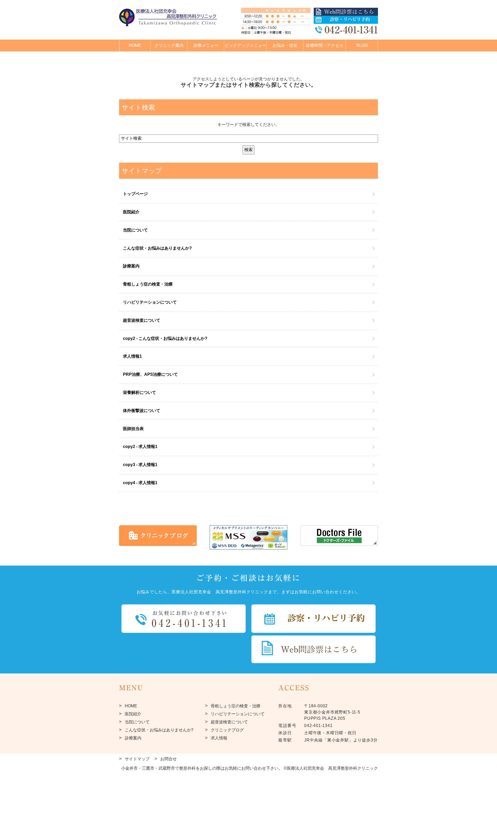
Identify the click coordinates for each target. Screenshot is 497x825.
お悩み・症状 (285, 45)
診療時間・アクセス (324, 45)
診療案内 (131, 266)
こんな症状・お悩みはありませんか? (157, 248)
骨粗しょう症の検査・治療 (148, 284)
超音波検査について (141, 320)
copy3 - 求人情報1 (140, 464)
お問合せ (168, 759)
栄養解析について (139, 392)
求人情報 (219, 738)
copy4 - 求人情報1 (140, 483)
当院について (135, 230)
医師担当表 (133, 428)
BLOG (362, 45)
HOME (135, 45)
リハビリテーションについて (150, 302)
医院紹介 (131, 212)
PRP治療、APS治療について (150, 374)
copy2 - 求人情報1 (140, 446)
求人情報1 (132, 356)
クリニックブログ (227, 730)
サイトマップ (137, 759)
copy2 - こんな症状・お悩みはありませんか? (165, 338)
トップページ (135, 194)
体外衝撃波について (141, 410)
